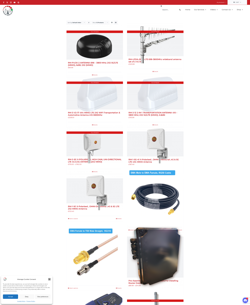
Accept (10, 296)
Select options (73, 288)
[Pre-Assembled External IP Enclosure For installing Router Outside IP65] (155, 257)
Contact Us (226, 10)
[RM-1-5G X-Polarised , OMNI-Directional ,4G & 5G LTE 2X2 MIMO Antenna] (95, 190)
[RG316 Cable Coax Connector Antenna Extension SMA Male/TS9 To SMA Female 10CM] (95, 255)
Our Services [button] (199, 10)
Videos (213, 10)
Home (187, 10)
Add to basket (73, 218)
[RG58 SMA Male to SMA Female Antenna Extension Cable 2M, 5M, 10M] (155, 196)
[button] (49, 279)
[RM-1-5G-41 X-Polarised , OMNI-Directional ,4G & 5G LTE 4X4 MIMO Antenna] (155, 143)
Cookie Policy (21, 301)
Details (156, 71)
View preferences (42, 296)
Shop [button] (239, 10)
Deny (26, 296)
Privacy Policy (30, 301)
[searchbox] (171, 9)
